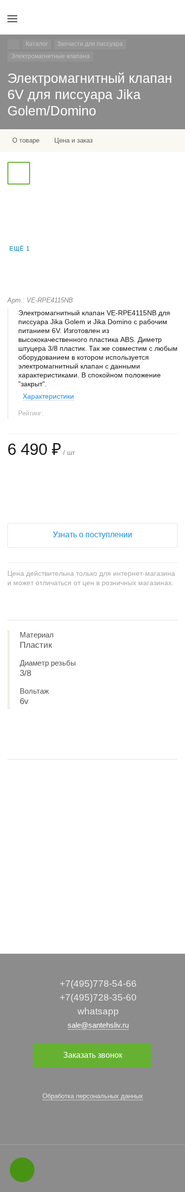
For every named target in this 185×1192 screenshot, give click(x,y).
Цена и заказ (73, 140)
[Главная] (13, 44)
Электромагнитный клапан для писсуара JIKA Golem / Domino (91, 861)
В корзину (92, 909)
